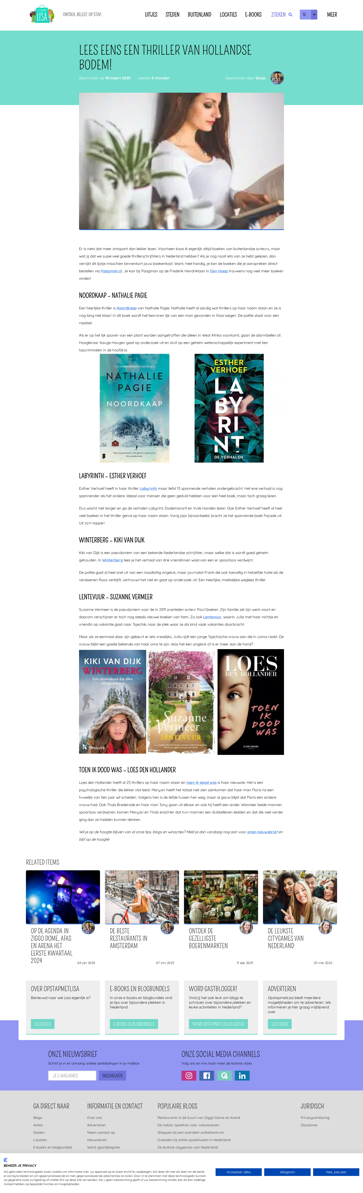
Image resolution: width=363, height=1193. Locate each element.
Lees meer (43, 1024)
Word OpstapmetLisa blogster (218, 1024)
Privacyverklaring (315, 1117)
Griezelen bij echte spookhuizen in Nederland (194, 1140)
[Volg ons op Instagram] (189, 1076)
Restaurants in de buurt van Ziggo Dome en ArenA (199, 1117)
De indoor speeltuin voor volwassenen (188, 1125)
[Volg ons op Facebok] (206, 1076)
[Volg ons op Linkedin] (242, 1076)
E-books (253, 14)
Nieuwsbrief (96, 1140)
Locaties (228, 14)
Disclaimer (309, 1125)
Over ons (94, 1117)
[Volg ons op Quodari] (224, 1076)
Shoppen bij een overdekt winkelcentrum (191, 1132)
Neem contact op (101, 1132)
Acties (38, 1125)
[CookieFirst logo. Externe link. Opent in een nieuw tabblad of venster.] (5, 1160)
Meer (332, 14)
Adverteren (96, 1125)
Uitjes (151, 14)
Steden (173, 14)
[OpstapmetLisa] (42, 14)
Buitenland (199, 14)
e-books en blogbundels (134, 1024)
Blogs (37, 1117)
